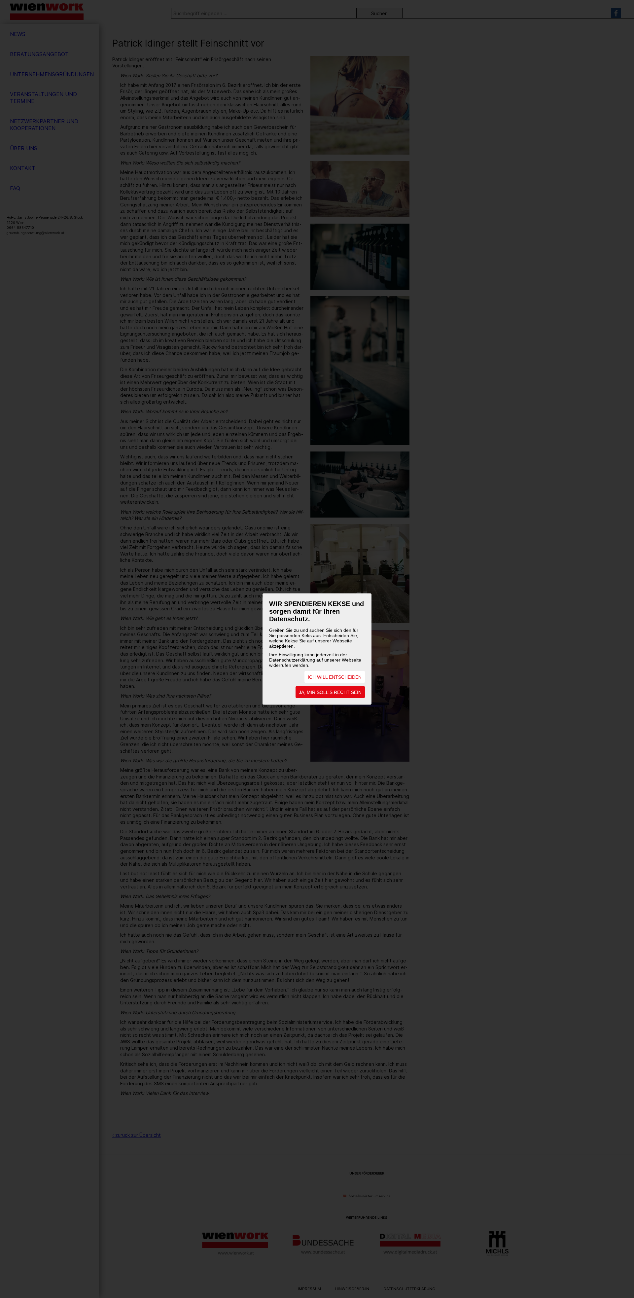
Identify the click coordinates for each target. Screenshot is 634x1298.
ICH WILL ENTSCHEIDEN (335, 677)
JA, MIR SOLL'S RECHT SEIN (330, 692)
